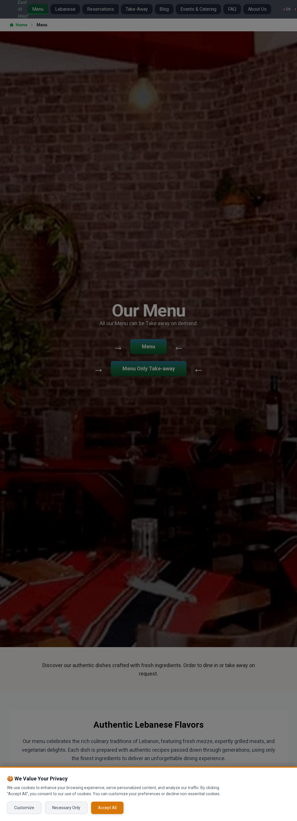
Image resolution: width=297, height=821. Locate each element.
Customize (24, 807)
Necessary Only (66, 807)
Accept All (107, 807)
